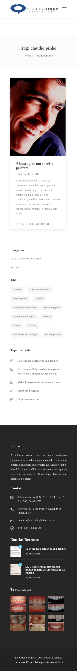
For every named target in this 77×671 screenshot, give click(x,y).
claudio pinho (20, 298)
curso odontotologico (24, 316)
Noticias (16, 267)
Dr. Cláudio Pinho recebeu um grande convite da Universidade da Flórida (39, 371)
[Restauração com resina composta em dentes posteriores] (18, 623)
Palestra (32, 325)
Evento (16, 325)
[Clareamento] (37, 604)
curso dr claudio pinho (25, 307)
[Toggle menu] (64, 9)
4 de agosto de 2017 (28, 174)
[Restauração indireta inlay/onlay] (37, 623)
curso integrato (52, 307)
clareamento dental (40, 289)
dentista (47, 316)
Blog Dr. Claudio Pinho (35, 224)
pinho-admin (34, 553)
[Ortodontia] (18, 604)
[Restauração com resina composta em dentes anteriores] (56, 604)
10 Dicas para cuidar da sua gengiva (37, 360)
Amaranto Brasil (55, 662)
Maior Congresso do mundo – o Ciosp (38, 382)
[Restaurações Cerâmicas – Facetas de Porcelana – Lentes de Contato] (56, 623)
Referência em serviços (25, 334)
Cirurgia (17, 289)
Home (27, 55)
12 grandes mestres (28, 399)
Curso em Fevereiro (28, 390)
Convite (39, 298)
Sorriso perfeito (53, 334)
